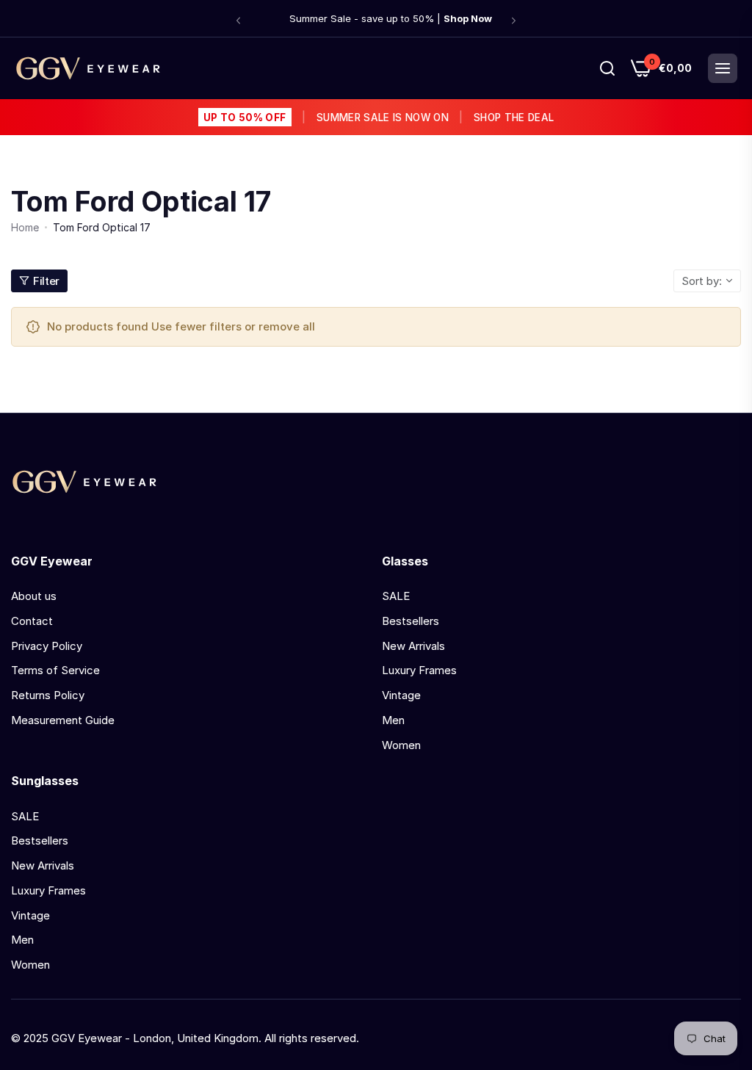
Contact (32, 621)
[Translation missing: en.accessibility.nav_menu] (722, 68)
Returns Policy (47, 695)
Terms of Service (55, 670)
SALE (396, 596)
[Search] (607, 68)
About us (34, 596)
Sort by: (702, 281)
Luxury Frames (419, 670)
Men (393, 720)
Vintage (401, 695)
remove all (286, 326)
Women (401, 745)
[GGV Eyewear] (88, 68)
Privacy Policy (46, 646)
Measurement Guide (63, 720)
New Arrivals (413, 646)
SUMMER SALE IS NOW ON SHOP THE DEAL (378, 117)
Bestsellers (410, 621)
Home (25, 227)
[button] (238, 20)
